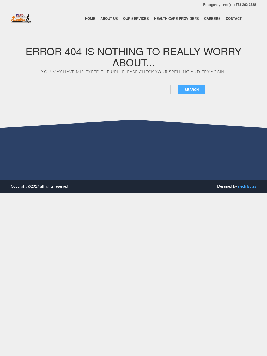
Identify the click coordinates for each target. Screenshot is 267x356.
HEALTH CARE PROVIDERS (176, 18)
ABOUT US (109, 18)
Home (90, 18)
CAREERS (212, 18)
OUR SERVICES (136, 18)
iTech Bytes (247, 186)
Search (192, 89)
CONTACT (234, 18)
